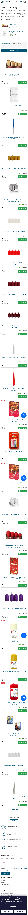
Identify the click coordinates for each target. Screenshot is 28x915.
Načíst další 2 (14, 810)
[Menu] (24, 1)
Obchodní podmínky (6, 884)
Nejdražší (20, 43)
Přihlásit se (5, 873)
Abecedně (3, 46)
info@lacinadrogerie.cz (9, 893)
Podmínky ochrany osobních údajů (9, 886)
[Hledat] (16, 1)
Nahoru (14, 820)
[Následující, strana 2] (14, 814)
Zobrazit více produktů (13, 39)
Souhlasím (20, 911)
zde (20, 903)
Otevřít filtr (14, 50)
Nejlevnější (14, 43)
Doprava (3, 880)
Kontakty (3, 882)
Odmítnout (7, 911)
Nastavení (13, 906)
